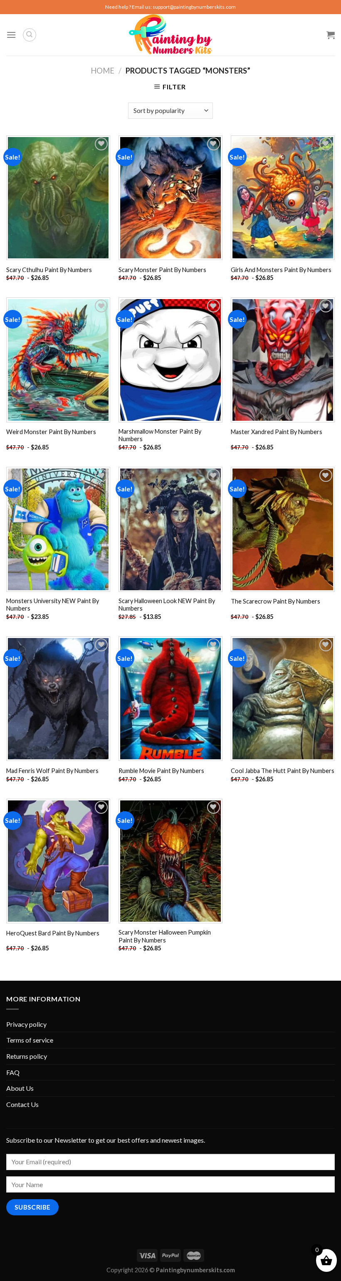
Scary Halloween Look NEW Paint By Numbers (167, 604)
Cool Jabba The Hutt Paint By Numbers (282, 770)
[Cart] (330, 35)
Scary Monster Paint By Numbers (162, 269)
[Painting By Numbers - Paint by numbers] (170, 35)
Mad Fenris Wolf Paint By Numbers (52, 770)
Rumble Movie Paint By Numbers (161, 770)
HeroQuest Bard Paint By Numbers (52, 933)
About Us (20, 1088)
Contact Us (22, 1104)
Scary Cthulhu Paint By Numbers (49, 269)
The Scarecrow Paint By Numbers (275, 601)
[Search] (29, 35)
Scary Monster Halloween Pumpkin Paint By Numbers (165, 936)
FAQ (13, 1072)
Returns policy (26, 1056)
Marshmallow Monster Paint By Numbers (160, 435)
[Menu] (11, 35)
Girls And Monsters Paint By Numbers (281, 269)
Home (102, 70)
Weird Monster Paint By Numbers (51, 431)
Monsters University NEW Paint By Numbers (52, 604)
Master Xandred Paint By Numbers (276, 431)
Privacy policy (26, 1024)
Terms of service (29, 1040)
